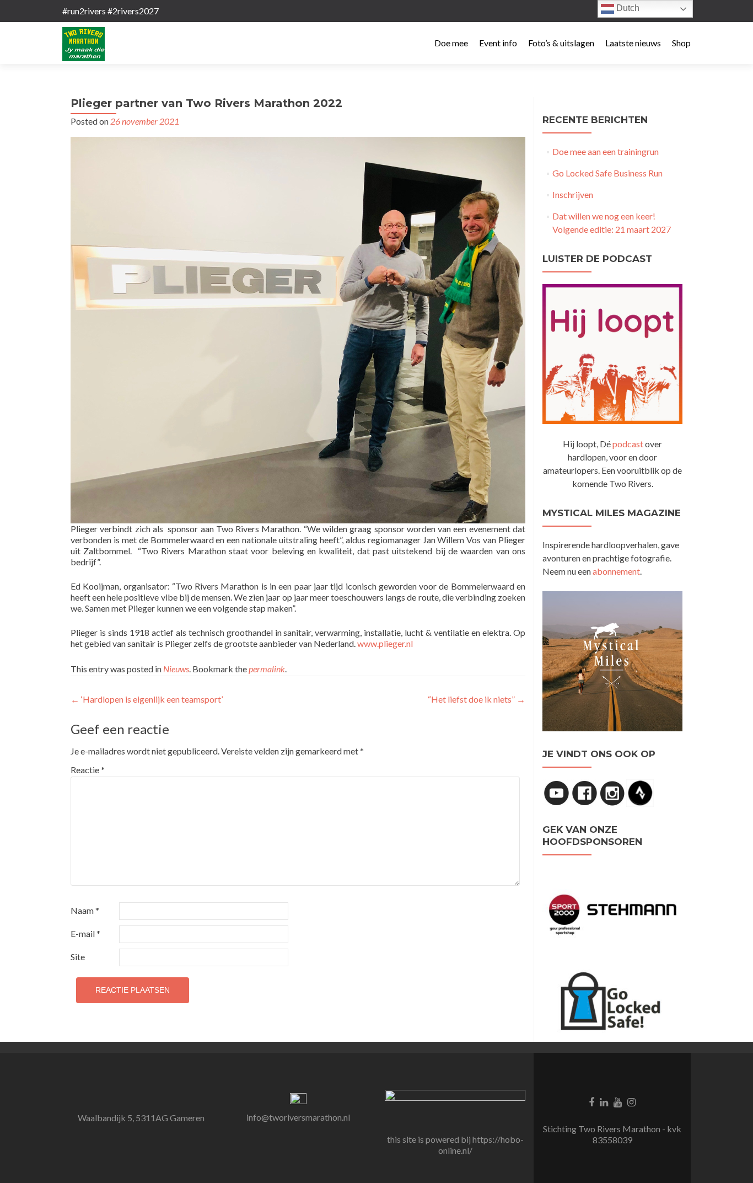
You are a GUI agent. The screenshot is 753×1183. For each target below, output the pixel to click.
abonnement (616, 571)
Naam (85, 910)
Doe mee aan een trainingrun (605, 151)
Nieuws (176, 668)
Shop (681, 43)
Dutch (626, 8)
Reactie (88, 769)
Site (78, 956)
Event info (498, 43)
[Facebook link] (591, 1101)
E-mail (85, 933)
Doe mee (451, 43)
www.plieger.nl (385, 643)
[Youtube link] (618, 1101)
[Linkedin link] (604, 1101)
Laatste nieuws (633, 43)
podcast (627, 443)
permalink (267, 668)
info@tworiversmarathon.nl (298, 1117)
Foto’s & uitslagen (561, 43)
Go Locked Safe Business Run (607, 173)
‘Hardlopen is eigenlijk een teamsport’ (147, 699)
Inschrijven (572, 194)
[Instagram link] (631, 1101)
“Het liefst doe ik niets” (476, 699)
